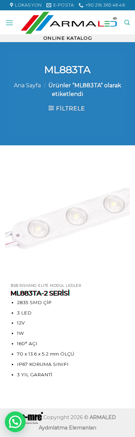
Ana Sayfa (27, 85)
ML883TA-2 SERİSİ (40, 293)
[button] (15, 421)
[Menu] (9, 22)
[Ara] (127, 22)
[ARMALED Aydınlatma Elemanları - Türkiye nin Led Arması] (69, 22)
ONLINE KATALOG (67, 38)
